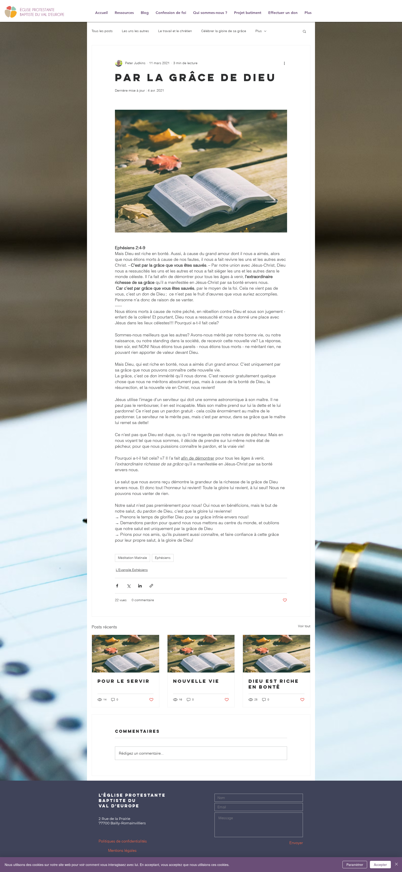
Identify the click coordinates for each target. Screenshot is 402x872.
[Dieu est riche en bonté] (276, 654)
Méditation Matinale (132, 558)
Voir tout (304, 626)
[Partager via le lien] (151, 586)
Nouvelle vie (196, 681)
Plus (258, 31)
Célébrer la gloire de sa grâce (223, 31)
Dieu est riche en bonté (273, 684)
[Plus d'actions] (284, 63)
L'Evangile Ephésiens (132, 570)
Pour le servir (123, 681)
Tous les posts (102, 31)
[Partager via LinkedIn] (140, 586)
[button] (304, 31)
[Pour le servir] (125, 654)
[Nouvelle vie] (201, 654)
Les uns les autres (135, 31)
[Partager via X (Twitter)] (128, 586)
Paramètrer (354, 864)
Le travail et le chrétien (175, 31)
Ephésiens (163, 558)
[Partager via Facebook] (117, 586)
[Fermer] (396, 864)
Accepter (380, 864)
